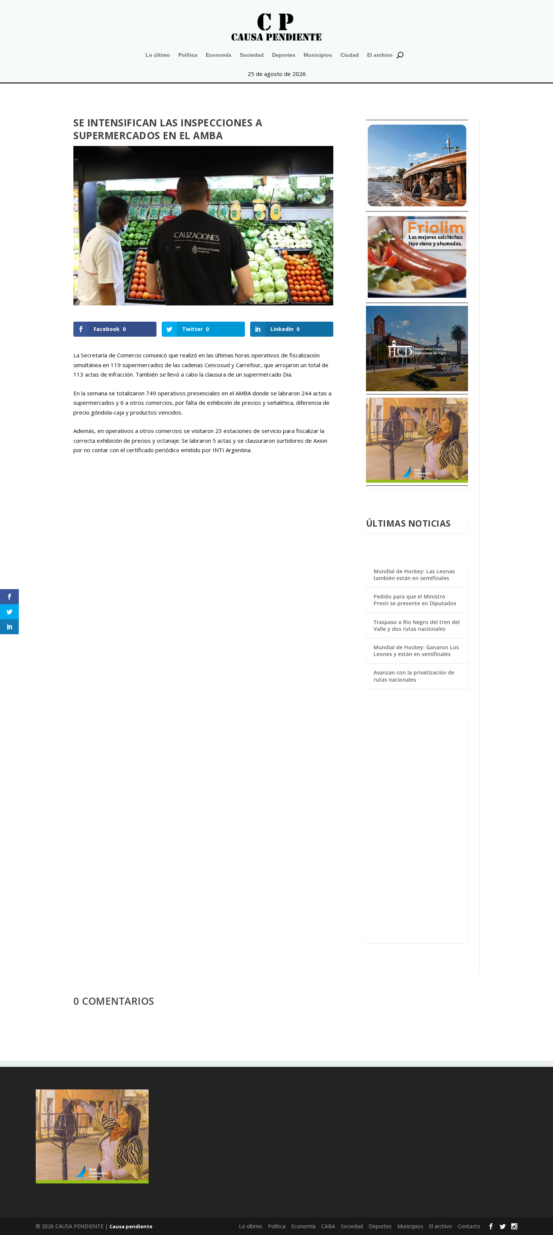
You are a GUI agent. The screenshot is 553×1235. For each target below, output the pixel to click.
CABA (328, 1226)
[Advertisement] (417, 830)
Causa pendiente (130, 1226)
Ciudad (349, 55)
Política (188, 55)
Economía (218, 55)
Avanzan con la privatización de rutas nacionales (414, 676)
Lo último (158, 55)
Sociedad (252, 55)
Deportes (283, 55)
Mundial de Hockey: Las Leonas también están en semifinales (414, 575)
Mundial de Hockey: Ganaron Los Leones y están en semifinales (416, 651)
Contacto (469, 1226)
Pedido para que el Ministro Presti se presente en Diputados (415, 600)
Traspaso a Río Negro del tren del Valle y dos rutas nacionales (417, 625)
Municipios (318, 55)
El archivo (380, 55)
